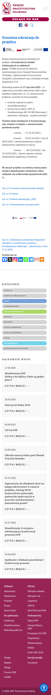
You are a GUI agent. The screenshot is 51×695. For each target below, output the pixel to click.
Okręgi (7, 667)
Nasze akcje (10, 610)
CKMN (7, 677)
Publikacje (9, 620)
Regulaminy (33, 638)
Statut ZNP (33, 620)
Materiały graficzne (13, 630)
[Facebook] (4, 259)
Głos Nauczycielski (37, 610)
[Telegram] (31, 259)
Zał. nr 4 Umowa (10, 194)
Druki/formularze (12, 625)
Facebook (32, 663)
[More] (41, 259)
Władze (7, 663)
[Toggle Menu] (45, 8)
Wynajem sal (34, 596)
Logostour (32, 601)
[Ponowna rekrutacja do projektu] (25, 56)
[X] (10, 259)
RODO (31, 648)
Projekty (8, 601)
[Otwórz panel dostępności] (43, 687)
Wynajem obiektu (36, 591)
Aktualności (9, 591)
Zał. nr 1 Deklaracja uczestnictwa (18, 240)
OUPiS (31, 606)
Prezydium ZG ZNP (37, 633)
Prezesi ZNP (10, 672)
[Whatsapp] (26, 259)
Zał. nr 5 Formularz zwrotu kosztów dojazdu (23, 188)
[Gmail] (36, 259)
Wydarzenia (10, 596)
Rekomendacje (35, 643)
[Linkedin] (20, 259)
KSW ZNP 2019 (35, 652)
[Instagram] (15, 259)
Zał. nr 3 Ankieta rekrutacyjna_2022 (19, 199)
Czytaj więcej (17, 385)
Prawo (7, 606)
